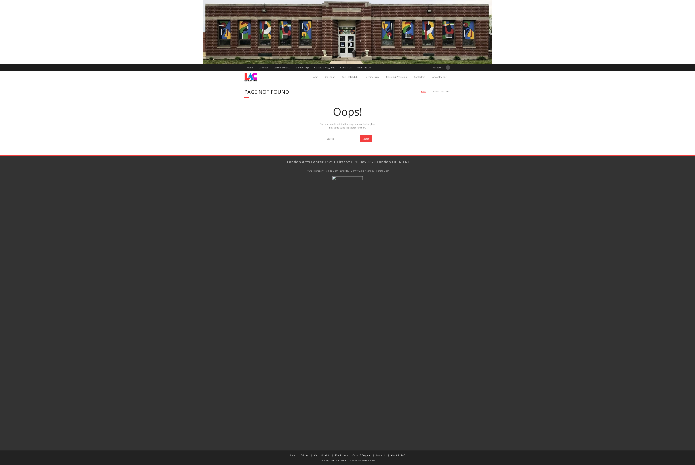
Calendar (263, 67)
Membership (302, 67)
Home (250, 67)
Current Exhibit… (282, 67)
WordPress (369, 460)
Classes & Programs (324, 67)
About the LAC (364, 67)
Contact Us (345, 67)
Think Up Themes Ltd (340, 460)
